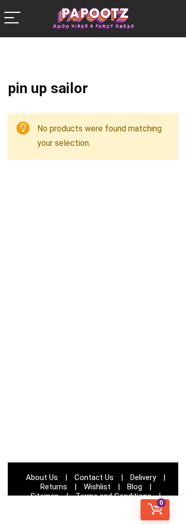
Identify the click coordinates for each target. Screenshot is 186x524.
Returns (53, 486)
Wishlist (97, 486)
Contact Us (94, 477)
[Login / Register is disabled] (93, 509)
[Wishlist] (31, 510)
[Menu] (12, 18)
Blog (134, 486)
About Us (42, 477)
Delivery (143, 477)
